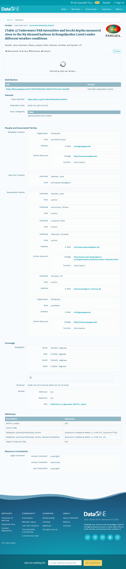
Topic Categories (17, 112)
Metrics (66, 522)
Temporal (20, 385)
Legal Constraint (17, 455)
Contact (67, 526)
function (67, 162)
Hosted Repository (7, 529)
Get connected (93, 563)
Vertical (21, 391)
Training (46, 522)
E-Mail (68, 146)
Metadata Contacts (16, 132)
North (44, 348)
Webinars (47, 526)
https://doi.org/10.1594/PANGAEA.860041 (47, 99)
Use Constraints (40, 468)
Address (44, 146)
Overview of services (7, 519)
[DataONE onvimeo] (95, 537)
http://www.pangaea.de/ (85, 156)
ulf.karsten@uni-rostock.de (87, 289)
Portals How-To (50, 529)
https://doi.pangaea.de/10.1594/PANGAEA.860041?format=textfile (38, 89)
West (45, 366)
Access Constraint (39, 456)
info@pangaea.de (82, 146)
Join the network (30, 526)
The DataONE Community (28, 530)
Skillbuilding (49, 518)
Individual (43, 176)
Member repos (29, 522)
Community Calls (30, 536)
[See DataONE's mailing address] (117, 537)
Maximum (43, 398)
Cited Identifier (18, 99)
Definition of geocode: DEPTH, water (68, 404)
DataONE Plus (8, 524)
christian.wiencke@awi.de (86, 247)
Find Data (10, 543)
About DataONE (70, 518)
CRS (45, 404)
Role (46, 139)
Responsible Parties (16, 192)
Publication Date (17, 105)
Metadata (19, 20)
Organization (42, 133)
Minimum (43, 392)
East (45, 354)
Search (10, 20)
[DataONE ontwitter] (88, 537)
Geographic (20, 347)
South (44, 360)
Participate (27, 518)
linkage (67, 156)
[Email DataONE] (103, 537)
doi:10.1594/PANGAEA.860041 (41, 25)
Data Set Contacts (16, 175)
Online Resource (40, 155)
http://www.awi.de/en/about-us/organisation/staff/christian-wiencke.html (96, 258)
